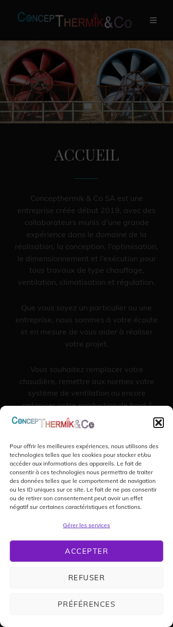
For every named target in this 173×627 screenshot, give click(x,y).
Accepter (86, 551)
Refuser (86, 577)
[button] (158, 422)
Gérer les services (86, 525)
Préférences (87, 604)
